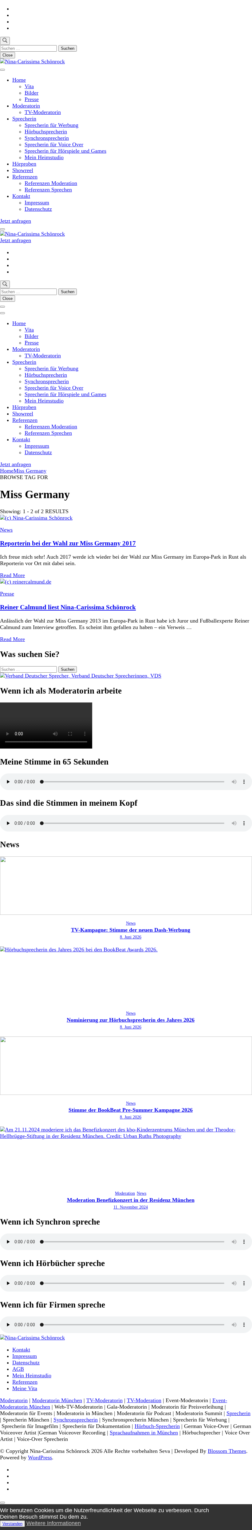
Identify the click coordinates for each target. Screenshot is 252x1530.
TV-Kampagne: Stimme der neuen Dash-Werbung (130, 930)
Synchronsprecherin (47, 138)
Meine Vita (24, 1388)
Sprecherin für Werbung (51, 125)
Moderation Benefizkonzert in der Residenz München (131, 1200)
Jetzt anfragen (15, 221)
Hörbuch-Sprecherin (157, 1426)
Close (7, 55)
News (6, 530)
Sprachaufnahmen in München (144, 1433)
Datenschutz (38, 209)
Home (19, 80)
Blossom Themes (227, 1451)
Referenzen (24, 177)
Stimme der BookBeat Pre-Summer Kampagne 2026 (131, 1110)
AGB (18, 1369)
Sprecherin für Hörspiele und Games (65, 151)
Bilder (31, 93)
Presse (32, 99)
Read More (12, 575)
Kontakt (21, 196)
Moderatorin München (57, 1400)
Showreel (22, 170)
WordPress (40, 1457)
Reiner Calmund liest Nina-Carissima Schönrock (68, 607)
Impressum (37, 202)
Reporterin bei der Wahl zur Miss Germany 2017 (68, 543)
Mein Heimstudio (44, 157)
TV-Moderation (144, 1400)
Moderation (125, 1193)
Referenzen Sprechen (48, 190)
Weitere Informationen (53, 1523)
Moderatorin (26, 106)
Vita (29, 86)
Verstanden (12, 1523)
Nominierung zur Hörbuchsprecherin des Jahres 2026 (131, 1020)
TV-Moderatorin (43, 112)
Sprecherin (24, 119)
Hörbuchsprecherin (46, 131)
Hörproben (24, 164)
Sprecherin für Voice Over (54, 144)
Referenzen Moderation (51, 183)
